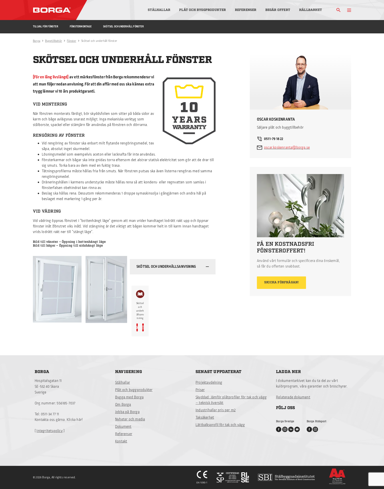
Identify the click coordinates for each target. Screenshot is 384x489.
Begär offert (277, 10)
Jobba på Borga (127, 412)
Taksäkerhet (205, 417)
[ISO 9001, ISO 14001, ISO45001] (232, 477)
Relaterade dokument (293, 397)
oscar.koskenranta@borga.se (287, 147)
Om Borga (123, 404)
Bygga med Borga (129, 397)
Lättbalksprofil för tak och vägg (220, 425)
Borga (36, 41)
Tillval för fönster (45, 26)
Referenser (245, 10)
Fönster (71, 41)
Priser (200, 390)
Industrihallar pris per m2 (216, 410)
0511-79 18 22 (273, 139)
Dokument (123, 426)
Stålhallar (159, 10)
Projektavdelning (209, 382)
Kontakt (121, 441)
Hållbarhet (310, 10)
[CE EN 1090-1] (202, 477)
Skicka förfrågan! (281, 282)
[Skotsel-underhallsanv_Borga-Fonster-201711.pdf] (143, 327)
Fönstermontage (81, 26)
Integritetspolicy (49, 431)
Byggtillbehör (53, 41)
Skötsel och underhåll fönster (123, 26)
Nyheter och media (130, 419)
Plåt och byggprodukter (202, 10)
